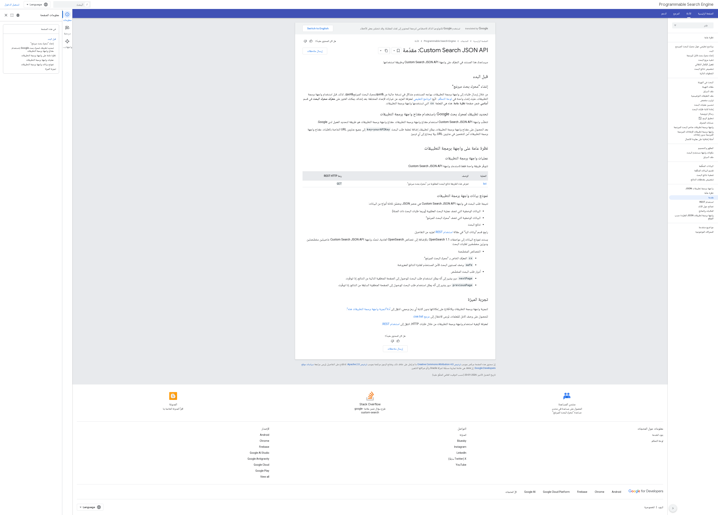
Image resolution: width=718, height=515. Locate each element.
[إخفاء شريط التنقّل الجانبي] (673, 508)
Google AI (530, 491)
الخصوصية (649, 507)
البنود (660, 507)
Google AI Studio (259, 452)
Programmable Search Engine (686, 4)
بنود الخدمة (657, 434)
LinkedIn (461, 452)
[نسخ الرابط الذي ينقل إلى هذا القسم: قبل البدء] (469, 77)
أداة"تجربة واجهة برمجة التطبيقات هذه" (368, 309)
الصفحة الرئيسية (706, 13)
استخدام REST (444, 232)
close (6, 15)
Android (264, 434)
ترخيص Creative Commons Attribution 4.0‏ (439, 364)
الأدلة (688, 13)
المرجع (676, 13)
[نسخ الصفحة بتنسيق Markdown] (386, 50)
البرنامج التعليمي (422, 99)
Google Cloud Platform (556, 491)
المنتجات (464, 41)
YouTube (461, 464)
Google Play (262, 470)
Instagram (460, 446)
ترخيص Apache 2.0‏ (357, 364)
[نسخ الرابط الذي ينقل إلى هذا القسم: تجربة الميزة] (464, 299)
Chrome (264, 440)
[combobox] (72, 4)
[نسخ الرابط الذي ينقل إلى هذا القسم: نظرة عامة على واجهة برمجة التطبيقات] (420, 148)
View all (264, 476)
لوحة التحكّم (445, 99)
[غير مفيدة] (305, 41)
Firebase (264, 446)
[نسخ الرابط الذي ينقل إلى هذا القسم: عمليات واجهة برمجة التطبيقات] (441, 158)
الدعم (664, 13)
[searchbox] (693, 25)
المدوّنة (463, 434)
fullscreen (12, 15)
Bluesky (461, 440)
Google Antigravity (258, 458)
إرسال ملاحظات (315, 51)
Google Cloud (261, 464)
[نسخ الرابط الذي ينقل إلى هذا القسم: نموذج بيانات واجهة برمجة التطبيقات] (433, 196)
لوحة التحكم (657, 440)
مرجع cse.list (422, 316)
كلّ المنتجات (511, 491)
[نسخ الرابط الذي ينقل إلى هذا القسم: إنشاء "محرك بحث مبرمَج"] (448, 86)
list (485, 183)
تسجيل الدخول (11, 4)
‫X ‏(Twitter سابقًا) (457, 458)
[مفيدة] (311, 41)
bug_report (18, 15)
